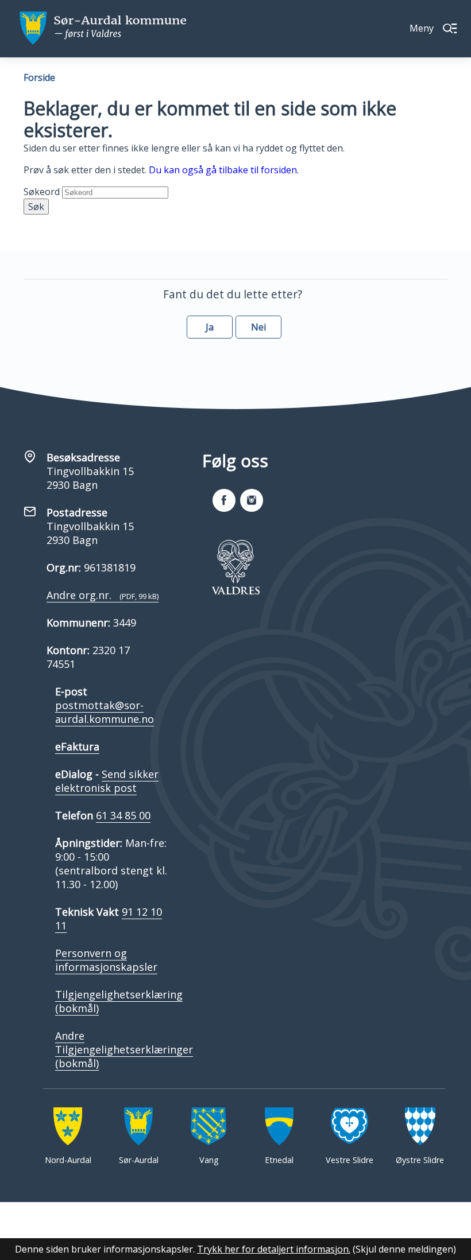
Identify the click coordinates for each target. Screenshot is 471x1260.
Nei (258, 327)
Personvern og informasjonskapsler (106, 960)
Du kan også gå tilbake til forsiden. (224, 170)
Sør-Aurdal (139, 1159)
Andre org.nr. (103, 595)
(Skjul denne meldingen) (404, 1249)
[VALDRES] (235, 567)
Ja (210, 327)
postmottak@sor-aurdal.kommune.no (104, 712)
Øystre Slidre (420, 1159)
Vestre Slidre (349, 1159)
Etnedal (279, 1159)
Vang (209, 1159)
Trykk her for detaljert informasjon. (273, 1249)
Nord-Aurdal (68, 1159)
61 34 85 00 (123, 815)
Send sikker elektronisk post (107, 781)
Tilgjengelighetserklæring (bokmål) (119, 1001)
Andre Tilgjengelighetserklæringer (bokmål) (124, 1049)
